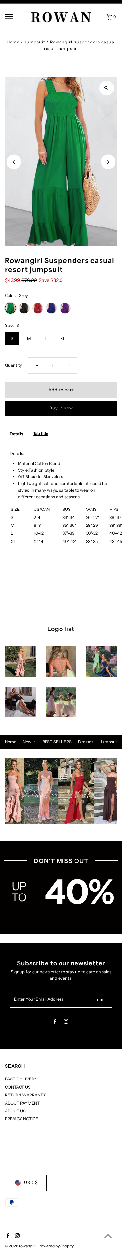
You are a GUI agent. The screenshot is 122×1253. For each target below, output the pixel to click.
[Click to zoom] (106, 88)
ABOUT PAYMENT (22, 1103)
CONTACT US (18, 1087)
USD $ (31, 1182)
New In (29, 741)
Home (13, 42)
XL (63, 338)
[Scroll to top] (108, 1235)
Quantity (13, 365)
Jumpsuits (110, 741)
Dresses (85, 741)
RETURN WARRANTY (25, 1095)
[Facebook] (55, 1022)
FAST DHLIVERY (21, 1079)
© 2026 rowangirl (20, 1246)
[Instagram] (66, 1022)
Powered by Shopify (56, 1246)
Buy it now (61, 408)
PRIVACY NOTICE (21, 1118)
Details (16, 433)
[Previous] (14, 162)
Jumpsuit (34, 42)
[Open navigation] (14, 16)
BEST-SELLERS (57, 741)
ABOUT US (15, 1111)
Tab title (40, 433)
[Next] (108, 162)
